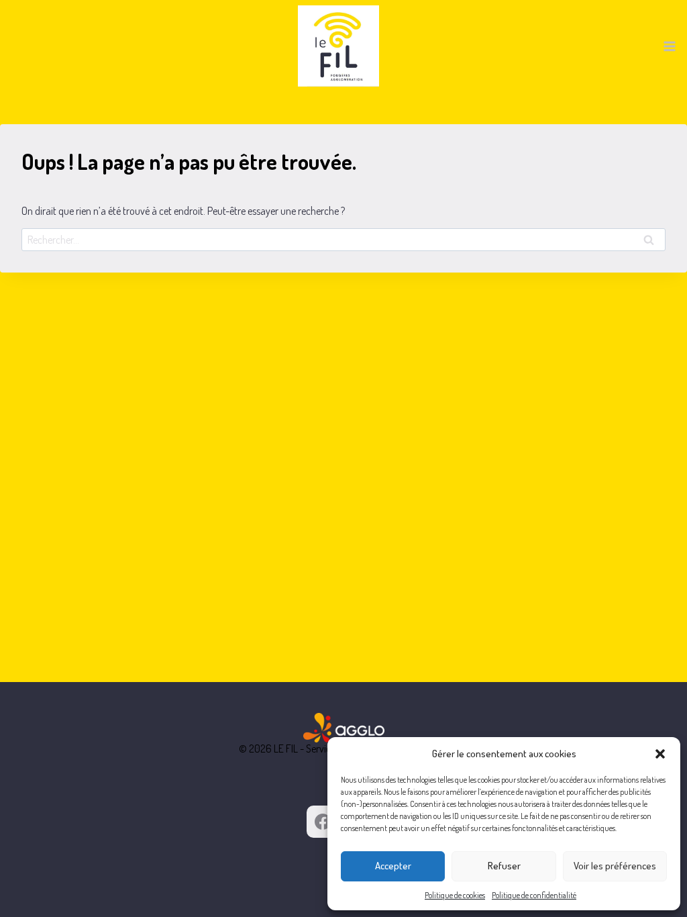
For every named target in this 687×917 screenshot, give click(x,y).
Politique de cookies (455, 895)
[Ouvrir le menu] (669, 46)
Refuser (504, 865)
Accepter (393, 865)
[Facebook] (323, 822)
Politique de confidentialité (534, 895)
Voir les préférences (615, 865)
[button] (660, 754)
